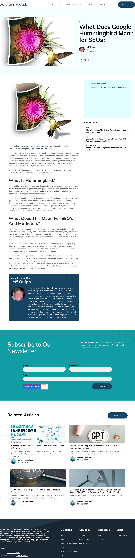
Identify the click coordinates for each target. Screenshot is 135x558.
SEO (81, 22)
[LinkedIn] (89, 60)
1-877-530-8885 (13, 553)
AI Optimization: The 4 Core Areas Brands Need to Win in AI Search (107, 131)
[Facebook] (81, 60)
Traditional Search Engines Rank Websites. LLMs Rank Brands (106, 149)
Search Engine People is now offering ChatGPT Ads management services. (106, 140)
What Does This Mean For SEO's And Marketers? (108, 87)
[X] (85, 60)
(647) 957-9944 (22, 556)
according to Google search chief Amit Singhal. (36, 149)
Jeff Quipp (21, 281)
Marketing (91, 145)
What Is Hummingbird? (98, 83)
